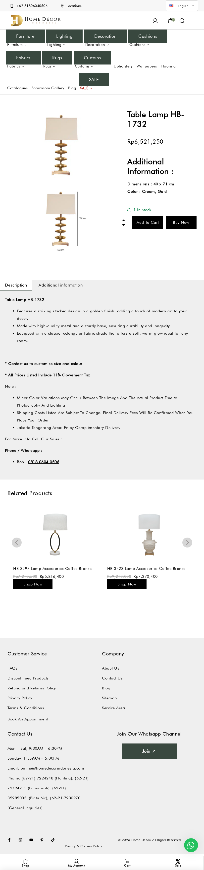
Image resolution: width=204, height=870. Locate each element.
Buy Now (181, 222)
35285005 (16, 798)
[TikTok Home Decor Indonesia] (54, 840)
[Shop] (25, 861)
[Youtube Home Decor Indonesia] (32, 840)
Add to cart (148, 222)
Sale (178, 865)
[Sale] (178, 861)
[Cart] (127, 861)
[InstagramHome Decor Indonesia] (21, 840)
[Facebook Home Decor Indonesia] (10, 840)
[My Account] (76, 861)
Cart (127, 865)
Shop (25, 865)
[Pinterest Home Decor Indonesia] (43, 840)
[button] (182, 20)
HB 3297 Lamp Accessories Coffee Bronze (52, 568)
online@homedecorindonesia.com (52, 768)
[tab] (16, 285)
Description (16, 285)
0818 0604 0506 (43, 461)
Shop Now (32, 584)
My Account (76, 865)
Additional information (61, 285)
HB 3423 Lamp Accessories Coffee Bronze (146, 568)
